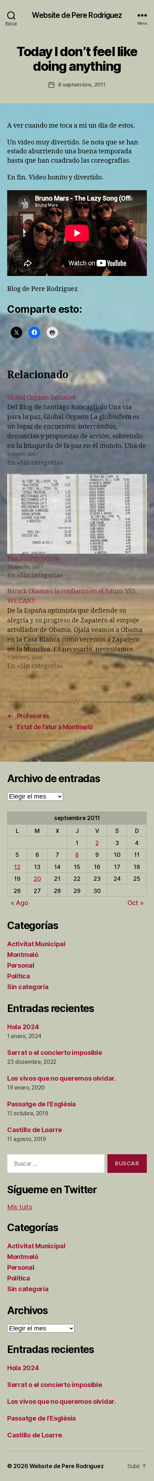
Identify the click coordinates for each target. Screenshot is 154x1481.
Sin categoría (28, 987)
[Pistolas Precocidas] (77, 514)
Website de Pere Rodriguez (77, 15)
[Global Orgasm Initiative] (77, 430)
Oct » (135, 903)
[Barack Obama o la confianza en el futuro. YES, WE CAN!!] (77, 629)
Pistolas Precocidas (33, 558)
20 (37, 878)
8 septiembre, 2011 (81, 84)
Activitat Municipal (36, 944)
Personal (20, 965)
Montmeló (22, 954)
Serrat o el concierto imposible (54, 1052)
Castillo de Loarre (34, 1130)
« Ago (19, 903)
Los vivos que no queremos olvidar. (61, 1078)
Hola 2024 (23, 1027)
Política (18, 976)
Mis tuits (19, 1207)
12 (17, 866)
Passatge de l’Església (41, 1104)
